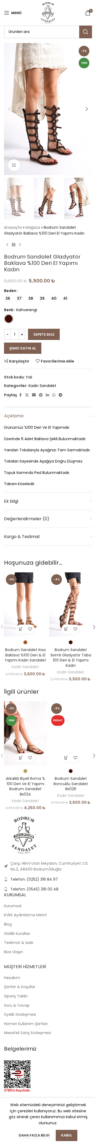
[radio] (7, 298)
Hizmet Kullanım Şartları (26, 1023)
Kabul (66, 1135)
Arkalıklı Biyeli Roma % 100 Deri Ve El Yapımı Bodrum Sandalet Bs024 (25, 786)
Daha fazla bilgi (34, 1135)
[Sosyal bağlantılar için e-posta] (33, 395)
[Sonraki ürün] (20, 245)
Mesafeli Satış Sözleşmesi (27, 1032)
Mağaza (32, 227)
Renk (8, 310)
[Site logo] (48, 12)
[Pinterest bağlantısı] (40, 395)
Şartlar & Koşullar (19, 986)
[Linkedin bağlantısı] (47, 395)
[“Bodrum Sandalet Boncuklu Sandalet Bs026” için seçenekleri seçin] (66, 758)
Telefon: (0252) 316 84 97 (34, 879)
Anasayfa (13, 227)
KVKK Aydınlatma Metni (25, 915)
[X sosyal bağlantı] (26, 395)
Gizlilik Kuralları (17, 933)
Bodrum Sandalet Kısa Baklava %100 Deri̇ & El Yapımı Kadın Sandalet (25, 655)
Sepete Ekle (43, 334)
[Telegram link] (60, 395)
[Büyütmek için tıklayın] (14, 165)
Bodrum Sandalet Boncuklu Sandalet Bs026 (71, 784)
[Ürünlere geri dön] (13, 245)
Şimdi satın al (22, 348)
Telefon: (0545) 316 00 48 (34, 889)
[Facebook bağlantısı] (20, 395)
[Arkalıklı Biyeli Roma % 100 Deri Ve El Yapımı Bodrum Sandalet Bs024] (25, 733)
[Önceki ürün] (7, 245)
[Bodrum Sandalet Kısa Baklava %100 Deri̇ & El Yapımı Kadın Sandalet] (25, 604)
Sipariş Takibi (15, 996)
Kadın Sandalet (42, 385)
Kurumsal (12, 906)
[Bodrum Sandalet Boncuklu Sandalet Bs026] (70, 733)
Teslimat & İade (18, 942)
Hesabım (12, 977)
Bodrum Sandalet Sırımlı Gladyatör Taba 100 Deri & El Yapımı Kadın (70, 657)
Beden (10, 290)
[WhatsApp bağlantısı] (54, 395)
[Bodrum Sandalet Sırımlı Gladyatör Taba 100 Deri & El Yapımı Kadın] (70, 604)
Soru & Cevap (17, 1005)
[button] (9, 109)
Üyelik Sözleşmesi (20, 1014)
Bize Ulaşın (13, 952)
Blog (8, 924)
